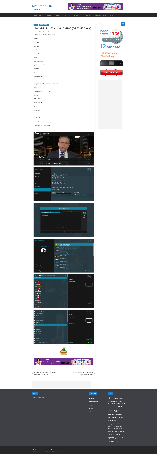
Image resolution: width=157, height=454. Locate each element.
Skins (90, 412)
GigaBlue (120, 417)
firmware (119, 414)
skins (110, 434)
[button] (43, 15)
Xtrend (116, 441)
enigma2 (117, 410)
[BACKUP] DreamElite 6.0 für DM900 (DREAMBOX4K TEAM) (45, 373)
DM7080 (110, 407)
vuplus (111, 441)
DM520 (120, 401)
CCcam (116, 401)
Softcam (115, 434)
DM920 (123, 403)
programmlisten (93, 401)
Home (35, 15)
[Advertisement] (110, 104)
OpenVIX (110, 431)
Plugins (91, 405)
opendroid (110, 426)
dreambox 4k (46, 32)
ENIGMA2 (76, 15)
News (41, 15)
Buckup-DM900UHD (43, 24)
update (111, 438)
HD (109, 421)
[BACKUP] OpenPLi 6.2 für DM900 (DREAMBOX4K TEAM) (83, 373)
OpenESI (116, 426)
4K (109, 398)
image (114, 420)
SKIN (122, 431)
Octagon (110, 424)
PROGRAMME (113, 15)
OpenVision (119, 429)
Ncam (121, 421)
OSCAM (114, 431)
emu (110, 411)
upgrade (116, 438)
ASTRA (112, 398)
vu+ (121, 437)
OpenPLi (111, 428)
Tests (104, 15)
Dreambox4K (42, 5)
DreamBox (117, 406)
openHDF (120, 426)
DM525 (110, 403)
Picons (91, 408)
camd (113, 401)
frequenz (114, 417)
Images (49, 15)
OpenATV (116, 424)
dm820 (113, 403)
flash (110, 417)
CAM (109, 401)
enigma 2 (111, 414)
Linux (118, 421)
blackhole (120, 398)
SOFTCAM (67, 15)
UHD (120, 434)
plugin (119, 431)
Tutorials (87, 15)
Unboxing (97, 15)
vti (119, 438)
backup (116, 398)
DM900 (118, 403)
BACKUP (58, 15)
